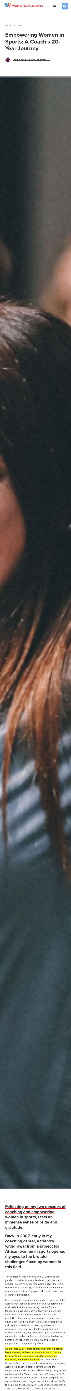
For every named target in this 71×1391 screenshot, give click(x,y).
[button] (55, 6)
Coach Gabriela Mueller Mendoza (31, 60)
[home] (25, 6)
